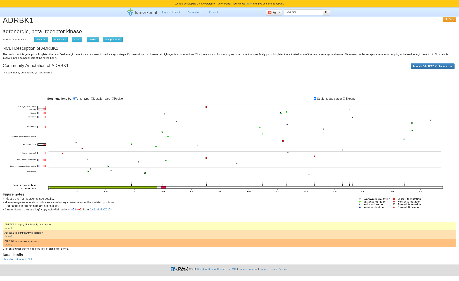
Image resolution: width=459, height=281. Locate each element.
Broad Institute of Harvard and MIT (216, 269)
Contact (213, 12)
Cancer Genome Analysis (274, 269)
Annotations (195, 12)
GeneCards (60, 39)
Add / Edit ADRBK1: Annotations (434, 66)
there (249, 3)
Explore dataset (171, 12)
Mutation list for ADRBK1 (18, 259)
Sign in (275, 12)
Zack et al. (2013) (100, 209)
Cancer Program (248, 269)
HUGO (77, 39)
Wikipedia (41, 39)
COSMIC (93, 39)
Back (451, 19)
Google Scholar (113, 39)
